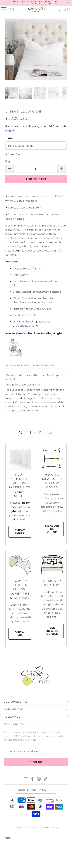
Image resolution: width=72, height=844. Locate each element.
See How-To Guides (52, 631)
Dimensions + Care (17, 365)
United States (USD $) (33, 790)
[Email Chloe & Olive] (26, 779)
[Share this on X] (21, 433)
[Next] (64, 50)
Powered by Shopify (47, 827)
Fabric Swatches (43, 365)
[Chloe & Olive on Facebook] (32, 779)
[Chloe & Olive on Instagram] (39, 779)
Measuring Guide (52, 529)
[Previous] (8, 50)
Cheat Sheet (20, 532)
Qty (7, 161)
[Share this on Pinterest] (40, 433)
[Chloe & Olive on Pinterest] (45, 779)
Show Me (20, 633)
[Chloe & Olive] (36, 9)
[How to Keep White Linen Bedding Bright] (14, 356)
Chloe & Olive (29, 827)
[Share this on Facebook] (31, 433)
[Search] (58, 9)
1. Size (9, 138)
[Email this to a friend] (50, 433)
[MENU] (2, 9)
